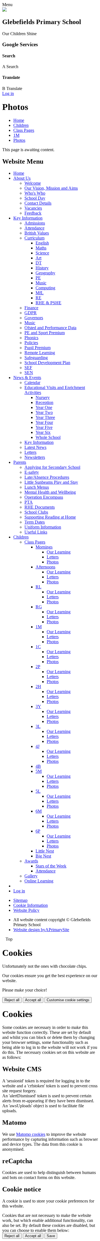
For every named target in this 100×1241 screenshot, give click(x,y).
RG (39, 606)
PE (38, 278)
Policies (31, 342)
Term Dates (34, 522)
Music (41, 282)
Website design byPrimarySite (41, 929)
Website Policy (26, 910)
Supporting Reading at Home (50, 517)
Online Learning (38, 881)
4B (38, 766)
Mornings (44, 547)
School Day (34, 198)
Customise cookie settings (68, 1000)
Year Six (43, 432)
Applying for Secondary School (52, 467)
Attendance (34, 228)
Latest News (35, 447)
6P (38, 831)
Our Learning (59, 552)
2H (38, 686)
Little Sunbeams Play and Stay (51, 482)
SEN (28, 372)
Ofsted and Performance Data (50, 327)
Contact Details (37, 203)
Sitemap (20, 900)
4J (37, 746)
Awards (31, 861)
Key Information (27, 218)
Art (38, 258)
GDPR (30, 312)
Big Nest (43, 856)
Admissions (34, 223)
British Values (36, 233)
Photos (19, 140)
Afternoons (45, 567)
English (42, 243)
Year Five (44, 427)
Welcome (32, 183)
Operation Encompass (43, 497)
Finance (31, 307)
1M (16, 135)
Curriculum (34, 238)
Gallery (31, 876)
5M (39, 771)
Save (51, 1236)
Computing (45, 287)
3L (38, 726)
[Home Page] (4, 10)
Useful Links (35, 532)
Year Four (44, 422)
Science (42, 253)
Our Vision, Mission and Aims (51, 188)
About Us (22, 178)
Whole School (48, 437)
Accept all (33, 1000)
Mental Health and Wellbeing (50, 492)
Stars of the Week (51, 866)
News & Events (27, 377)
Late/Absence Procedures (46, 477)
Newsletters (34, 457)
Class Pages (23, 130)
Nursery (43, 397)
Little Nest (45, 851)
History (42, 268)
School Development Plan (47, 362)
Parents (19, 462)
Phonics (31, 337)
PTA (28, 502)
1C (38, 646)
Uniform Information (42, 527)
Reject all (11, 1000)
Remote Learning (39, 352)
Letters (30, 452)
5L (38, 791)
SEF (28, 367)
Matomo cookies (30, 1134)
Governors (33, 317)
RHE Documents (39, 507)
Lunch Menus (36, 487)
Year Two (44, 412)
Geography (45, 273)
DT (39, 263)
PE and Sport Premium (44, 332)
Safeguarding (36, 357)
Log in (8, 93)
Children (21, 125)
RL (38, 587)
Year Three (45, 417)
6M (39, 811)
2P (38, 666)
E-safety (31, 472)
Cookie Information (30, 905)
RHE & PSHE (48, 302)
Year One (44, 407)
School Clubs (36, 512)
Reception (44, 402)
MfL (40, 292)
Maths (41, 248)
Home (18, 120)
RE (38, 297)
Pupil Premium (37, 347)
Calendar (32, 382)
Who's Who (34, 193)
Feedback (32, 213)
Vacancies (33, 208)
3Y (38, 706)
